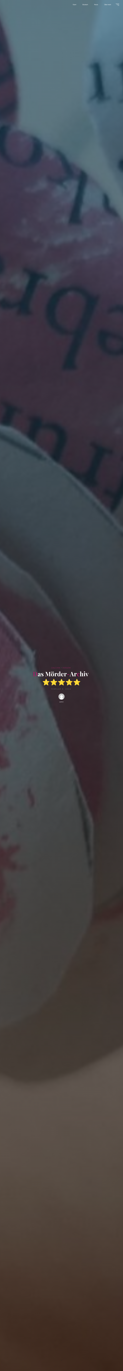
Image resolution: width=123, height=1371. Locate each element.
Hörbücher (66, 667)
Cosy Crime (55, 667)
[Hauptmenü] (117, 5)
